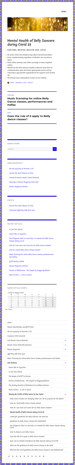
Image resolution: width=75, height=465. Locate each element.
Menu (63, 11)
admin (12, 82)
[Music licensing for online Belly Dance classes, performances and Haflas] (39, 456)
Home (9, 322)
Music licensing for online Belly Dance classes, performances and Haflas (31, 255)
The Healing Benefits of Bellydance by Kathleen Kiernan (29, 385)
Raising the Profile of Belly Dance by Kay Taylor (26, 394)
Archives (30, 82)
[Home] (9, 456)
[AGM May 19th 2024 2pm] (36, 456)
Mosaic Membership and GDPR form (20, 327)
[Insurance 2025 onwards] (20, 456)
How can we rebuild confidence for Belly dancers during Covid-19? (34, 441)
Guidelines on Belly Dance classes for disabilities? (28, 421)
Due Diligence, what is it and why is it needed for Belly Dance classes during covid (31, 239)
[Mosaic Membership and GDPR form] (12, 456)
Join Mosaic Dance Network (17, 340)
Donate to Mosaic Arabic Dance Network (24, 177)
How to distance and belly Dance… (22, 432)
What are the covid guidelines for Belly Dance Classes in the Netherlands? (36, 450)
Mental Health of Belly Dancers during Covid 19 (27, 412)
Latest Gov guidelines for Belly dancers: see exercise (29, 417)
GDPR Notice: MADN (16, 261)
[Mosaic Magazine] (32, 456)
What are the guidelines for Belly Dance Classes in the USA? (31, 445)
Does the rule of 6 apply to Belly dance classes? (27, 436)
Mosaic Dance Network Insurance (19, 345)
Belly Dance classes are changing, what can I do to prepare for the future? (37, 399)
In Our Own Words (15, 229)
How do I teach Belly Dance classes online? (24, 250)
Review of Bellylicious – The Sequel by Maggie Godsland (29, 270)
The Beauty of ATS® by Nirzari (20, 376)
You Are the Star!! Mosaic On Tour (21, 173)
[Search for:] (30, 149)
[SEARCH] (55, 149)
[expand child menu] (65, 340)
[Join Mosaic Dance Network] (24, 456)
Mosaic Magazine (13, 349)
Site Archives (12, 363)
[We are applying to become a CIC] (16, 456)
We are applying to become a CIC (21, 169)
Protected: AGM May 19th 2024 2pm (22, 210)
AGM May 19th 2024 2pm (16, 354)
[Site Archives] (43, 456)
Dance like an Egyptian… (18, 234)
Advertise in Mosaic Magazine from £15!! (24, 182)
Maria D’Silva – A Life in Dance (20, 275)
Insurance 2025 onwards (16, 336)
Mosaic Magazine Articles (18, 186)
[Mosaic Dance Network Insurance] (28, 456)
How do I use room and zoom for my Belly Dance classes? (30, 245)
